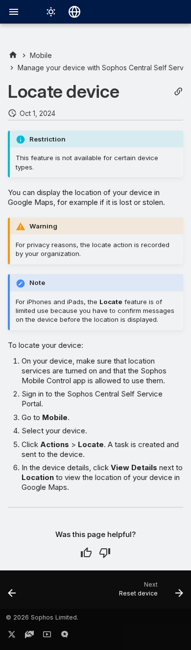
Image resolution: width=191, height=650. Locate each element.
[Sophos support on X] (12, 636)
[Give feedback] (64, 636)
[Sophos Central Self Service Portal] (13, 55)
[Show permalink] (178, 91)
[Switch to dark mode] (51, 12)
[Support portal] (29, 636)
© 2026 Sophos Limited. (42, 617)
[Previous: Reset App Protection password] (12, 592)
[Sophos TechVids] (47, 636)
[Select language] (74, 12)
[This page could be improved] (104, 553)
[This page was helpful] (86, 553)
